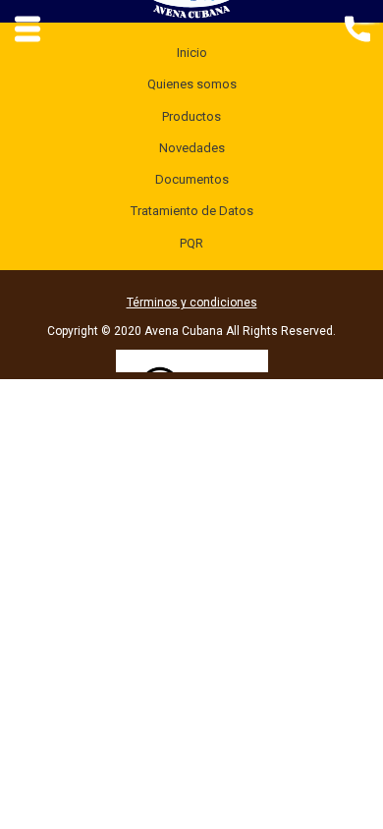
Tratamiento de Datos (192, 210)
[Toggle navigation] (356, 27)
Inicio (192, 52)
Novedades (192, 147)
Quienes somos (192, 84)
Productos (191, 116)
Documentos (192, 179)
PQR (191, 243)
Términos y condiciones (192, 302)
